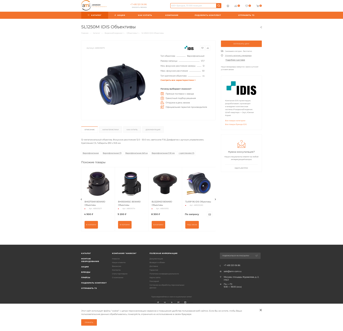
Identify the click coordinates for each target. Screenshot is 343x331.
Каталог (86, 253)
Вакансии (116, 266)
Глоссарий (154, 281)
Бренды (85, 272)
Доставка (154, 266)
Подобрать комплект (94, 283)
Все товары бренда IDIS (236, 124)
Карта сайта (155, 277)
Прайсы (85, 277)
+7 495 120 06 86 (138, 4)
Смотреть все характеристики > (178, 80)
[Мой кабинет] (228, 6)
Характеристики (110, 130)
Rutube (178, 302)
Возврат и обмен (157, 262)
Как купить (132, 130)
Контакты (116, 270)
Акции (85, 267)
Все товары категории (235, 120)
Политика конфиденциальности (164, 274)
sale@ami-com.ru (232, 271)
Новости (116, 259)
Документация (153, 130)
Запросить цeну (241, 44)
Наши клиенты (119, 262)
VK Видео (171, 302)
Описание (89, 130)
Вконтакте (165, 302)
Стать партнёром (119, 274)
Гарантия (154, 270)
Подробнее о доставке (235, 60)
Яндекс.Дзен (185, 302)
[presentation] (81, 199)
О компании (117, 277)
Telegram (158, 302)
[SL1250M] (122, 84)
